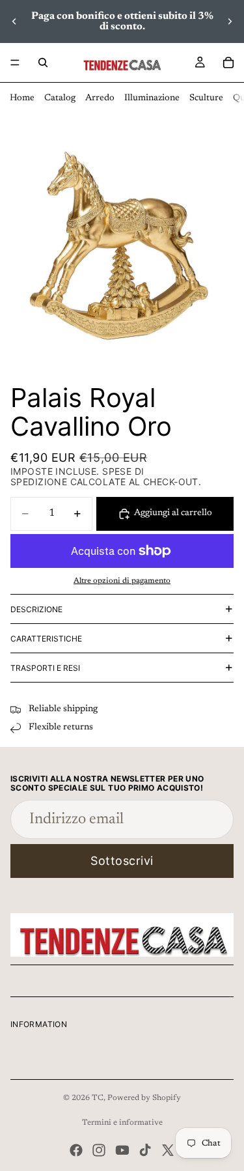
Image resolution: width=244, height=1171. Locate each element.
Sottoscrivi (122, 861)
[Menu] (15, 63)
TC (97, 1098)
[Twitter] (168, 1150)
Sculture (206, 98)
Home (22, 98)
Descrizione (36, 609)
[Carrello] (228, 62)
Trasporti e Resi (45, 668)
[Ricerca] (43, 62)
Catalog (59, 98)
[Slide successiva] (229, 21)
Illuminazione (152, 98)
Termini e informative (122, 1123)
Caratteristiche (46, 638)
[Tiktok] (145, 1150)
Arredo (100, 98)
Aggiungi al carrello (173, 513)
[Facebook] (76, 1150)
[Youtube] (122, 1150)
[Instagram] (99, 1150)
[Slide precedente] (14, 21)
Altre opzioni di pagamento (122, 581)
